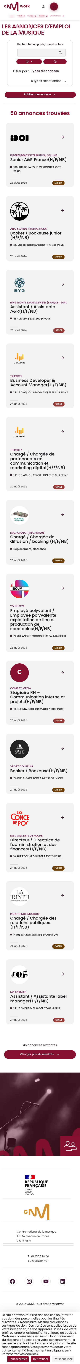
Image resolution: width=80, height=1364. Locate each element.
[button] (43, 6)
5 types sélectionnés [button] (46, 81)
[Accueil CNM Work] (17, 7)
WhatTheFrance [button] (55, 16)
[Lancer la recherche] (61, 52)
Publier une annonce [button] (37, 94)
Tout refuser (40, 1359)
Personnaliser (63, 1359)
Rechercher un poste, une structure (40, 44)
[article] (40, 154)
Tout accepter (18, 1359)
